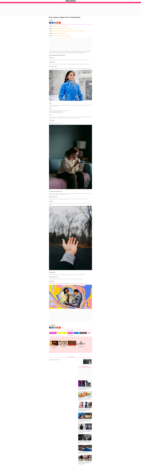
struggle (54, 325)
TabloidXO (51, 20)
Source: (50, 189)
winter (52, 325)
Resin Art (65, 2)
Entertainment (73, 2)
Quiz (68, 2)
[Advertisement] (70, 10)
